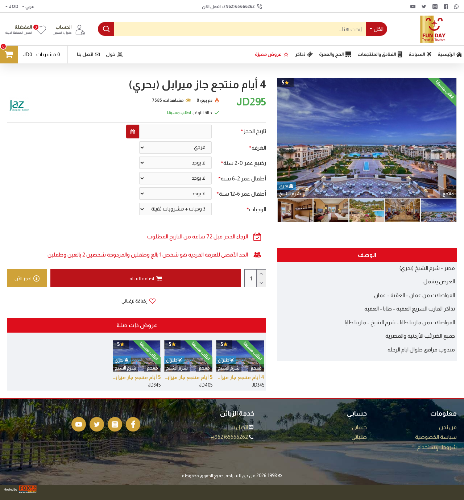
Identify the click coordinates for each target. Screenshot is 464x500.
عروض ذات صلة (136, 325)
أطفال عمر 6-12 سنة (242, 194)
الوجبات (257, 209)
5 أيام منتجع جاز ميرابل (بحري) (137, 377)
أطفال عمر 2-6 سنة (243, 178)
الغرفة (259, 148)
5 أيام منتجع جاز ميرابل (188, 377)
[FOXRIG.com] (28, 489)
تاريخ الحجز (254, 131)
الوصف (367, 255)
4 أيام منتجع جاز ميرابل (240, 377)
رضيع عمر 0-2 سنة (244, 163)
